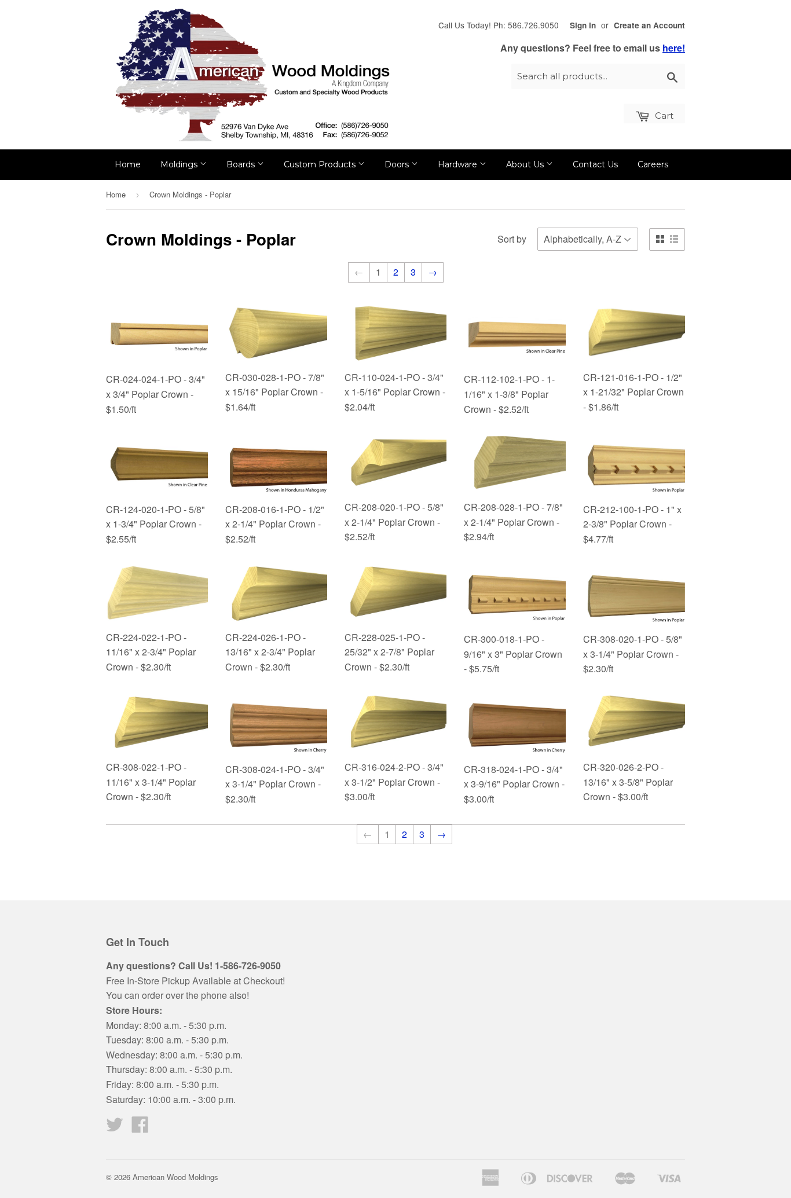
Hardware (458, 164)
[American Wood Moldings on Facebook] (140, 1127)
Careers (653, 164)
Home (128, 164)
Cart (663, 115)
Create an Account (649, 25)
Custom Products (321, 164)
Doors (397, 164)
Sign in (583, 25)
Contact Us (595, 164)
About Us (526, 164)
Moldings (180, 164)
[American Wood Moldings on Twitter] (114, 1127)
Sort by (511, 239)
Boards (241, 164)
